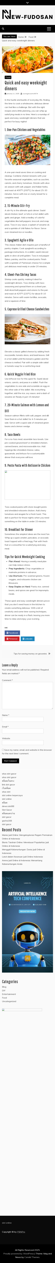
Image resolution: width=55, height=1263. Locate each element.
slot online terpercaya (12, 795)
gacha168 (7, 820)
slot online (7, 799)
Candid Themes (32, 1257)
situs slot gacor (9, 773)
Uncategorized (9, 1001)
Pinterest (12, 638)
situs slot (6, 791)
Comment (7, 680)
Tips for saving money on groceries (30, 653)
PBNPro (21, 1231)
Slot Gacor (7, 809)
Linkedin (28, 638)
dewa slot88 (8, 806)
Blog (4, 986)
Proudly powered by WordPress (18, 1253)
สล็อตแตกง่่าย (8, 813)
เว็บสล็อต (6, 788)
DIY (3, 990)
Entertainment (9, 994)
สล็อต (4, 802)
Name (5, 715)
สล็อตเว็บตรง (8, 780)
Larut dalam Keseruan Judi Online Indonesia (22, 856)
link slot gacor (8, 784)
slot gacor (6, 817)
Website (6, 738)
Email (5, 726)
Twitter (28, 632)
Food (8, 77)
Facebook (13, 632)
